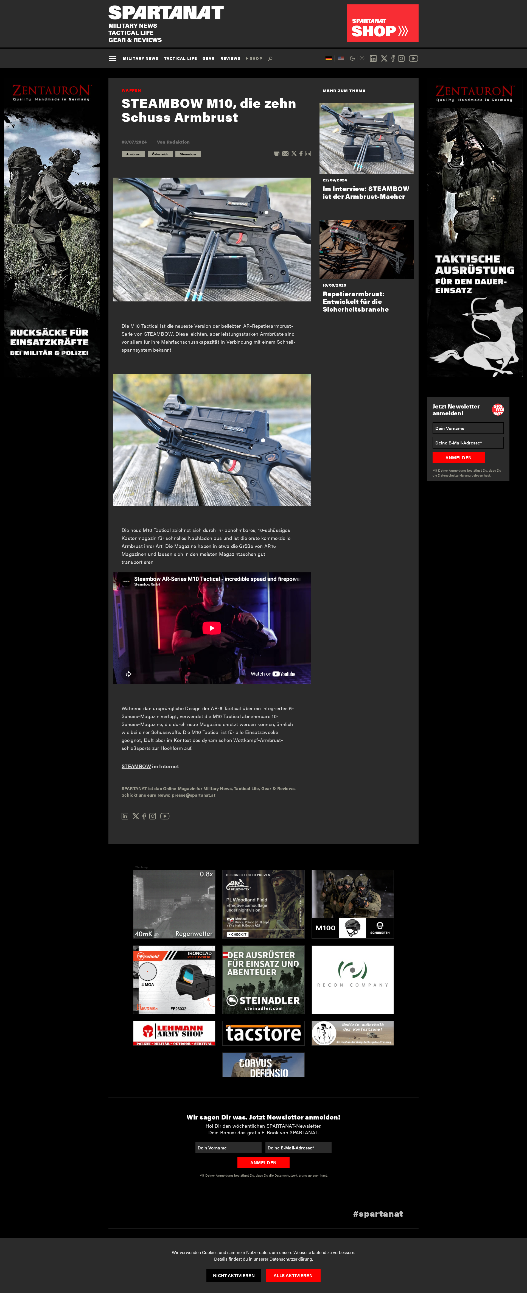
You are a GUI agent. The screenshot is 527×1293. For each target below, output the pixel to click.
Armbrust (133, 154)
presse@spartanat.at (193, 795)
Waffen (132, 90)
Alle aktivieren (293, 1275)
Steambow (188, 154)
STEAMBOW (158, 333)
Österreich (160, 154)
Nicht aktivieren (234, 1275)
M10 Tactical (144, 325)
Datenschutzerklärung (291, 1259)
